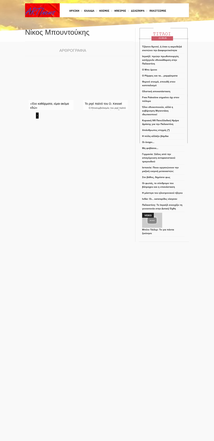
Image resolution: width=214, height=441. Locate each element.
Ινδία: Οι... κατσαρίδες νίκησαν (159, 199)
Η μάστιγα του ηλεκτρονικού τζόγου (162, 193)
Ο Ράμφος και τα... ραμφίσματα (160, 75)
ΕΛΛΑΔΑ (89, 11)
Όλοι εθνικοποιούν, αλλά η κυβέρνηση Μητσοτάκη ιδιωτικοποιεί (157, 111)
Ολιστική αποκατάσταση (156, 91)
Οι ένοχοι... (148, 142)
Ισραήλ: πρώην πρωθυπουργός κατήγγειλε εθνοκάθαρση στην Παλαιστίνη (160, 60)
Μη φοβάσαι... (150, 148)
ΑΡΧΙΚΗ (74, 11)
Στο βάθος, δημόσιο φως (156, 177)
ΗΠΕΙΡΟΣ (120, 11)
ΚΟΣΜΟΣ (104, 11)
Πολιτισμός (157, 11)
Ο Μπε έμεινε (149, 69)
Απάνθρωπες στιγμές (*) (156, 130)
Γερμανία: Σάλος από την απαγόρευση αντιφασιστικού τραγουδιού (158, 158)
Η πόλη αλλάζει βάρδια (155, 136)
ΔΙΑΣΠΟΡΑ (137, 11)
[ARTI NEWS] (42, 4)
